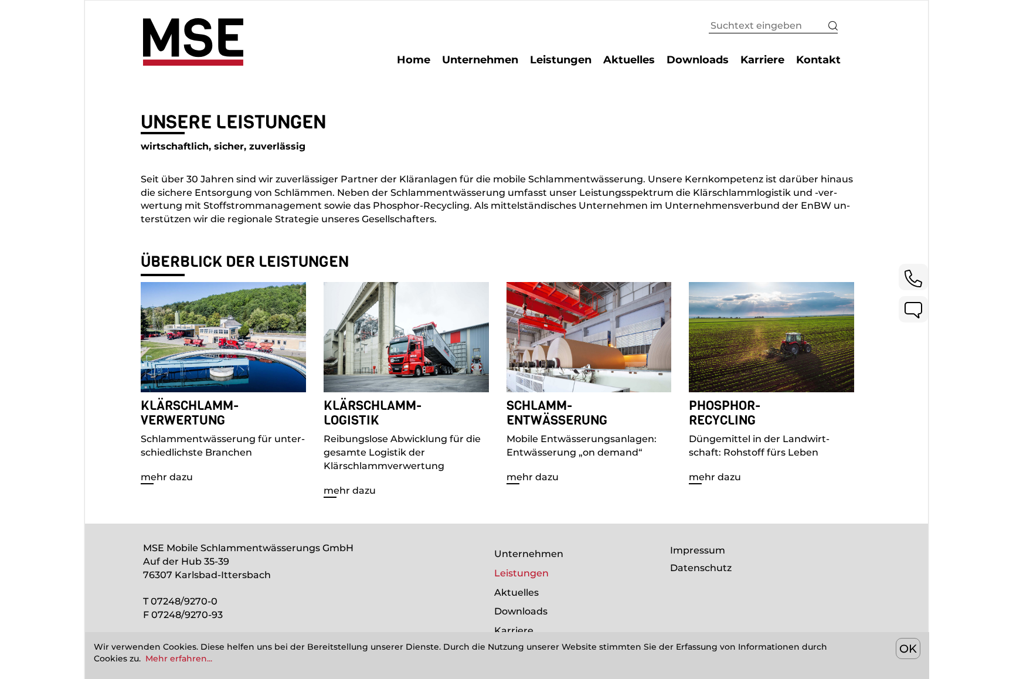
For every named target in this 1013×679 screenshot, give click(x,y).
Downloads (521, 611)
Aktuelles (516, 592)
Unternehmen (528, 553)
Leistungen (521, 573)
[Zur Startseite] (193, 40)
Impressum (697, 550)
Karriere (513, 630)
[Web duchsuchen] (826, 28)
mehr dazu (167, 477)
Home (413, 59)
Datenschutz (701, 567)
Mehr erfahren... (178, 658)
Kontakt (818, 59)
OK (908, 648)
